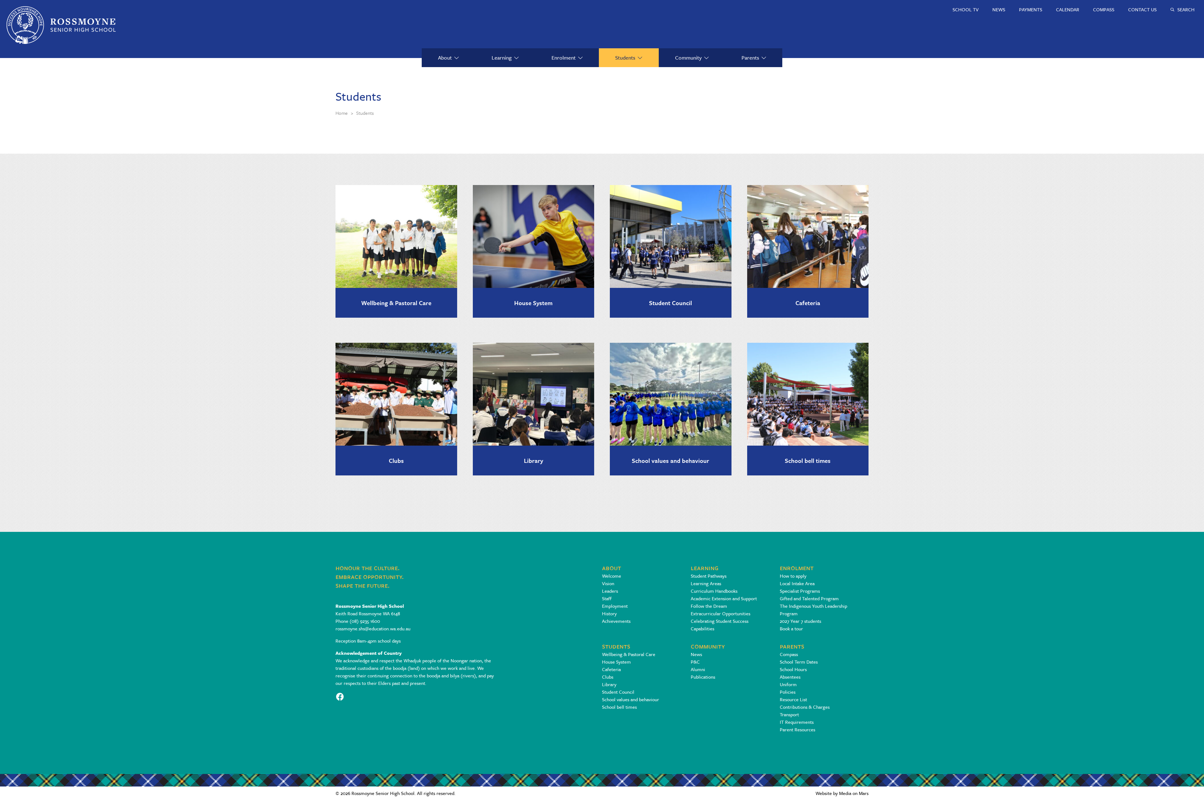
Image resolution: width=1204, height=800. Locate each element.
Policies (787, 691)
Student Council (670, 303)
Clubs (396, 460)
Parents (750, 57)
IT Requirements (797, 721)
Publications (703, 676)
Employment (615, 605)
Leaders (610, 590)
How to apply (793, 575)
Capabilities (702, 628)
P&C (695, 661)
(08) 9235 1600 (365, 620)
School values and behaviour (670, 460)
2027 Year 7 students (800, 620)
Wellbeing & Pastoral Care (396, 303)
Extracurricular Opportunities (720, 613)
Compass (789, 654)
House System (533, 303)
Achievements (616, 620)
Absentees (790, 676)
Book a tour (791, 628)
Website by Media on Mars (842, 793)
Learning (502, 57)
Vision (608, 583)
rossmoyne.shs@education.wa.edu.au (372, 628)
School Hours (793, 669)
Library (533, 460)
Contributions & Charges (805, 706)
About (445, 57)
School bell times (808, 460)
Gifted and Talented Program (809, 598)
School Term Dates (799, 661)
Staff (606, 598)
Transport (789, 714)
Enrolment (564, 57)
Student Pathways (708, 575)
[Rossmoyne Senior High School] (61, 25)
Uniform (788, 684)
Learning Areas (706, 583)
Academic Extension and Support (724, 598)
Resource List (793, 699)
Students (625, 57)
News (696, 654)
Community (688, 57)
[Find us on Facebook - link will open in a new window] (340, 696)
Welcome (611, 575)
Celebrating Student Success (719, 620)
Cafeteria (807, 303)
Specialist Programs (800, 590)
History (609, 613)
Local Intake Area (797, 583)
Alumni (698, 669)
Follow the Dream (709, 605)
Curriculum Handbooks (714, 590)
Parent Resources (797, 729)
